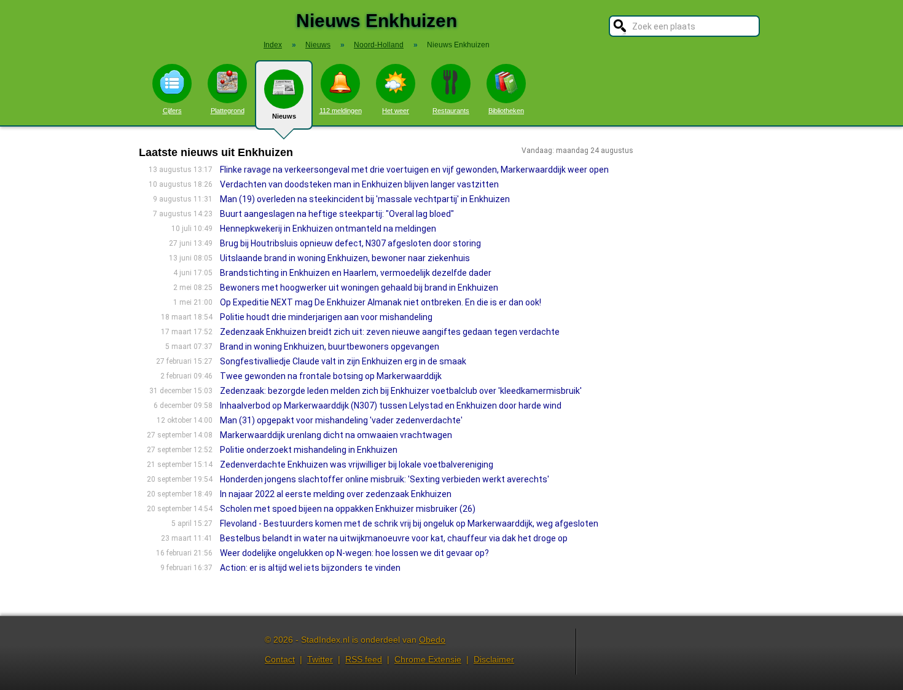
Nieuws (284, 116)
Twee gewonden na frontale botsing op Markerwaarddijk (331, 376)
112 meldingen (340, 110)
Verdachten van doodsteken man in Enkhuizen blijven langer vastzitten (359, 184)
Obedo (432, 640)
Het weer (395, 110)
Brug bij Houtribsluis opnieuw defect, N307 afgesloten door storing (350, 243)
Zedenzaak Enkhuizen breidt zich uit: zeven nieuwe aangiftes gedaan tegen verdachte (390, 332)
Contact (280, 659)
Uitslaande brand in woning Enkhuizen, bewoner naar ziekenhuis (345, 258)
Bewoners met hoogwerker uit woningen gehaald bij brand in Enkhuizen (359, 287)
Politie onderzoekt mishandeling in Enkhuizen (308, 450)
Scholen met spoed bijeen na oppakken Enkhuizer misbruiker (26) (347, 509)
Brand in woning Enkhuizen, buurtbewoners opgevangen (329, 346)
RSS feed (363, 659)
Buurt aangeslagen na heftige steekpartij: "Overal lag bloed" (337, 214)
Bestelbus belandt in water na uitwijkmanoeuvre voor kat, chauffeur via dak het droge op (394, 538)
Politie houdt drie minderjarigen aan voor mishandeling (326, 317)
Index (273, 45)
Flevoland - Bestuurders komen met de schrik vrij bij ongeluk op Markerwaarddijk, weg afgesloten (409, 523)
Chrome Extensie (427, 659)
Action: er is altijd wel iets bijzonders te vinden (310, 568)
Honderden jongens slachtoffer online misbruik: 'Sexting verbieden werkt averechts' (384, 479)
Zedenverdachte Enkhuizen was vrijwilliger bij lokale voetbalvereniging (356, 464)
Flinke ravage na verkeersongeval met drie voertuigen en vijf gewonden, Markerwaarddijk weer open (414, 169)
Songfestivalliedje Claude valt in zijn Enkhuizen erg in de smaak (343, 361)
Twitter (320, 659)
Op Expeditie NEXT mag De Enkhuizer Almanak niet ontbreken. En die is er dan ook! (380, 302)
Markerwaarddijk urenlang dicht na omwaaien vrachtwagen (336, 435)
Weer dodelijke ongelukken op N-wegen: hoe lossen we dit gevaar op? (354, 553)
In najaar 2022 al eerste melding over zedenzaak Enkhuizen (336, 494)
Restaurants (450, 110)
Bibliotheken (506, 110)
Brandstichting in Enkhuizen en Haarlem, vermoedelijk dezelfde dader (355, 273)
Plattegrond (227, 110)
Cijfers (172, 110)
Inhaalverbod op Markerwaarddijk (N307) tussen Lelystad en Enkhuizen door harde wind (390, 405)
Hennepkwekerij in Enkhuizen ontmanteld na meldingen (328, 228)
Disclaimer (494, 659)
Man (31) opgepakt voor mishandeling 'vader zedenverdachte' (341, 420)
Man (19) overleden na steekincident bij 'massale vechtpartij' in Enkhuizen (365, 199)
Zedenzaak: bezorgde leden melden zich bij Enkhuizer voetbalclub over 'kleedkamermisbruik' (401, 391)
